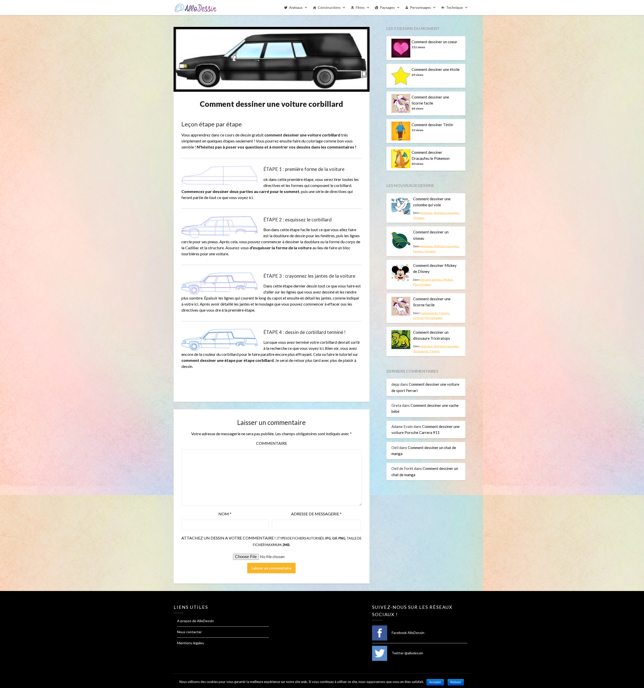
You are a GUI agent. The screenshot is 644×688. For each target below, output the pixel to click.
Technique (454, 7)
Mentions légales (190, 643)
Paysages (387, 7)
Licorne (418, 318)
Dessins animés (431, 279)
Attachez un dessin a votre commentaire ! (271, 541)
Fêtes (360, 7)
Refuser (455, 682)
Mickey (448, 279)
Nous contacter (189, 632)
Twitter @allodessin (407, 653)
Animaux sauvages (446, 213)
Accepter (435, 682)
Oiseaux (418, 218)
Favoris (418, 251)
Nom (224, 513)
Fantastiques (429, 313)
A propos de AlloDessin (195, 621)
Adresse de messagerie (316, 513)
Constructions (329, 7)
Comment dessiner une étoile (436, 69)
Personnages (420, 7)
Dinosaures (421, 351)
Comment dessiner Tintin (432, 124)
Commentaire (271, 443)
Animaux (296, 7)
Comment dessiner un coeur (434, 41)
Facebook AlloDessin (407, 632)
